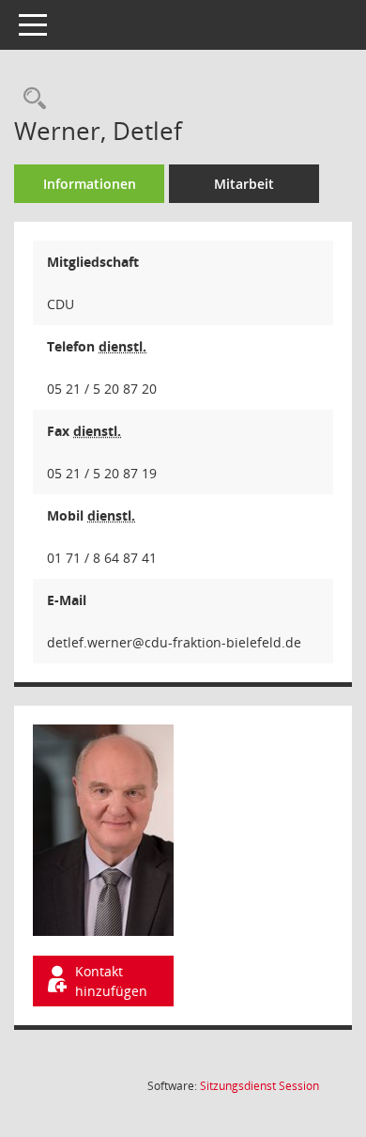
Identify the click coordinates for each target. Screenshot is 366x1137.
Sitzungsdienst (259, 1086)
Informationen (89, 184)
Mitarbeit (244, 184)
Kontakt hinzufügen (111, 981)
